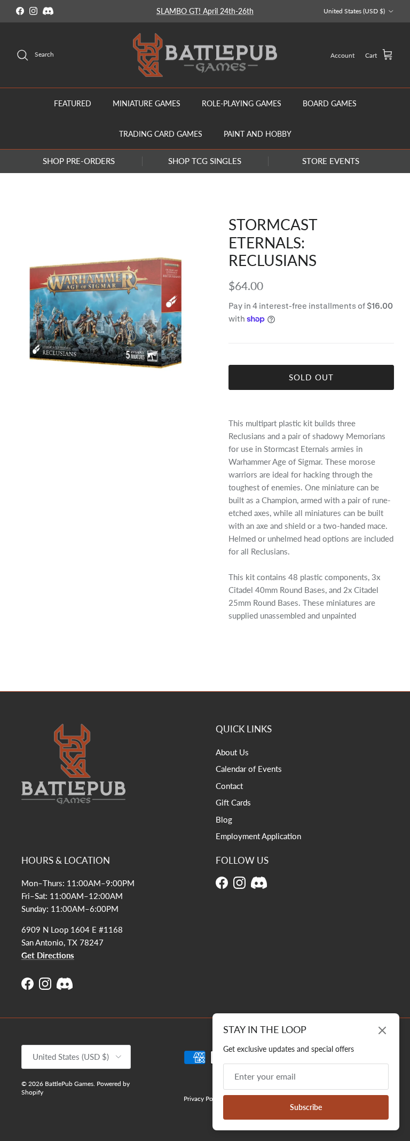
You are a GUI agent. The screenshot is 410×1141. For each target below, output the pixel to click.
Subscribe (306, 1107)
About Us (232, 752)
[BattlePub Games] (205, 55)
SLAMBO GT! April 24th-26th (205, 10)
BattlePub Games (69, 1084)
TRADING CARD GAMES (160, 133)
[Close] (382, 1030)
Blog (224, 819)
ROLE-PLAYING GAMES (241, 103)
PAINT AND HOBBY (257, 133)
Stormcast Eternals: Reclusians (272, 242)
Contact (229, 786)
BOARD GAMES (330, 103)
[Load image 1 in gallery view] (110, 313)
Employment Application (258, 836)
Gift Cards (233, 802)
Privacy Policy (203, 1099)
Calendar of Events (249, 768)
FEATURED (72, 103)
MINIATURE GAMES (146, 103)
